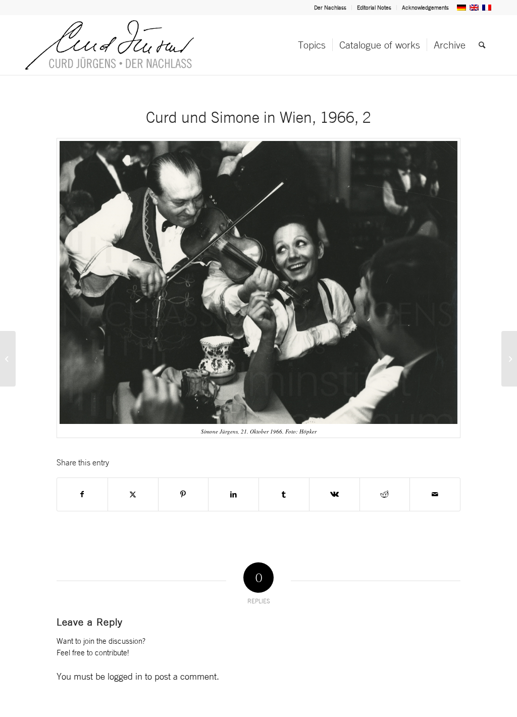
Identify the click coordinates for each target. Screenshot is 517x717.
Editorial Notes (374, 7)
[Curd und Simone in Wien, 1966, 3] (509, 359)
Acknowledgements (425, 7)
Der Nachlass (330, 7)
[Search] (482, 45)
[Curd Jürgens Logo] (109, 45)
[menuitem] (330, 7)
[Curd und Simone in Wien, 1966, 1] (8, 359)
